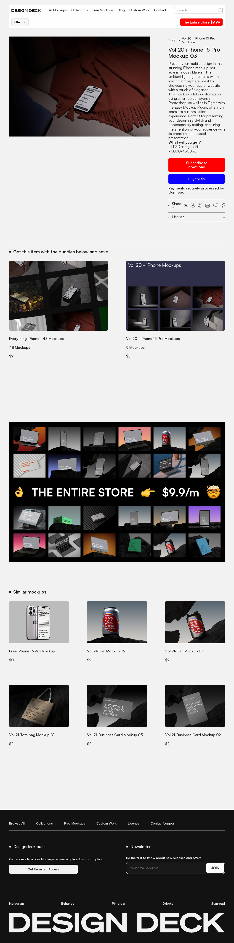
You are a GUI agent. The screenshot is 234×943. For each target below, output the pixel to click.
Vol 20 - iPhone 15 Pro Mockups (198, 40)
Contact (160, 10)
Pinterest (118, 903)
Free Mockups (103, 10)
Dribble (168, 903)
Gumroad (218, 903)
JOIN (215, 868)
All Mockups (58, 10)
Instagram (16, 903)
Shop (172, 40)
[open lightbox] (79, 87)
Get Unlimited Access (43, 869)
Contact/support (163, 823)
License (133, 823)
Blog (121, 10)
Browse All (17, 823)
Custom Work (139, 10)
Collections (79, 10)
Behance (67, 903)
